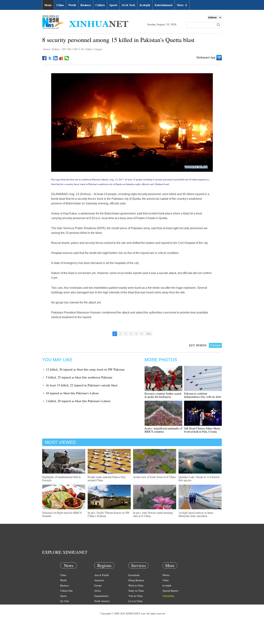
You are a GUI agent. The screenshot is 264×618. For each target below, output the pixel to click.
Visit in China (135, 596)
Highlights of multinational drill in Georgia (61, 478)
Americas (99, 580)
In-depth (145, 5)
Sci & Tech (128, 5)
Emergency (134, 606)
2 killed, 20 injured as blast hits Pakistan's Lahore (78, 401)
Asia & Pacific (101, 575)
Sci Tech (64, 601)
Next (149, 333)
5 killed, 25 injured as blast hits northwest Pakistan (79, 377)
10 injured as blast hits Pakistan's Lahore (72, 393)
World (72, 5)
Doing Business (136, 580)
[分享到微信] (66, 58)
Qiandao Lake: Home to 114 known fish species (199, 478)
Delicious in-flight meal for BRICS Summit (62, 514)
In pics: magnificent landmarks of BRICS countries (163, 429)
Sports (113, 5)
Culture (100, 5)
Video (166, 580)
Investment (134, 575)
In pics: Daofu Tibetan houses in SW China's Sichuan (108, 514)
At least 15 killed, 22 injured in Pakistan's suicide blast (81, 385)
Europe (98, 585)
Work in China (135, 585)
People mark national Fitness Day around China (107, 478)
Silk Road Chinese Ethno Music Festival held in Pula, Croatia (202, 429)
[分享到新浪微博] (61, 58)
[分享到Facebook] (44, 58)
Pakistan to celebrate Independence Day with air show (202, 395)
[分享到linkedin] (55, 58)
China (60, 5)
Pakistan (215, 345)
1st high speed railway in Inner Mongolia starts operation (196, 514)
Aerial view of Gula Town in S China (154, 477)
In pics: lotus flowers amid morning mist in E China (153, 514)
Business (85, 5)
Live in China (135, 601)
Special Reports (170, 590)
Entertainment (163, 5)
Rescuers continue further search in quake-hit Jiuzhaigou (163, 395)
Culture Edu (66, 590)
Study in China (136, 590)
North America (102, 601)
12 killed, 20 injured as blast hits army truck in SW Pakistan (85, 369)
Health (63, 606)
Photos (166, 575)
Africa (97, 590)
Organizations (101, 596)
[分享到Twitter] (50, 58)
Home (48, 5)
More (182, 5)
